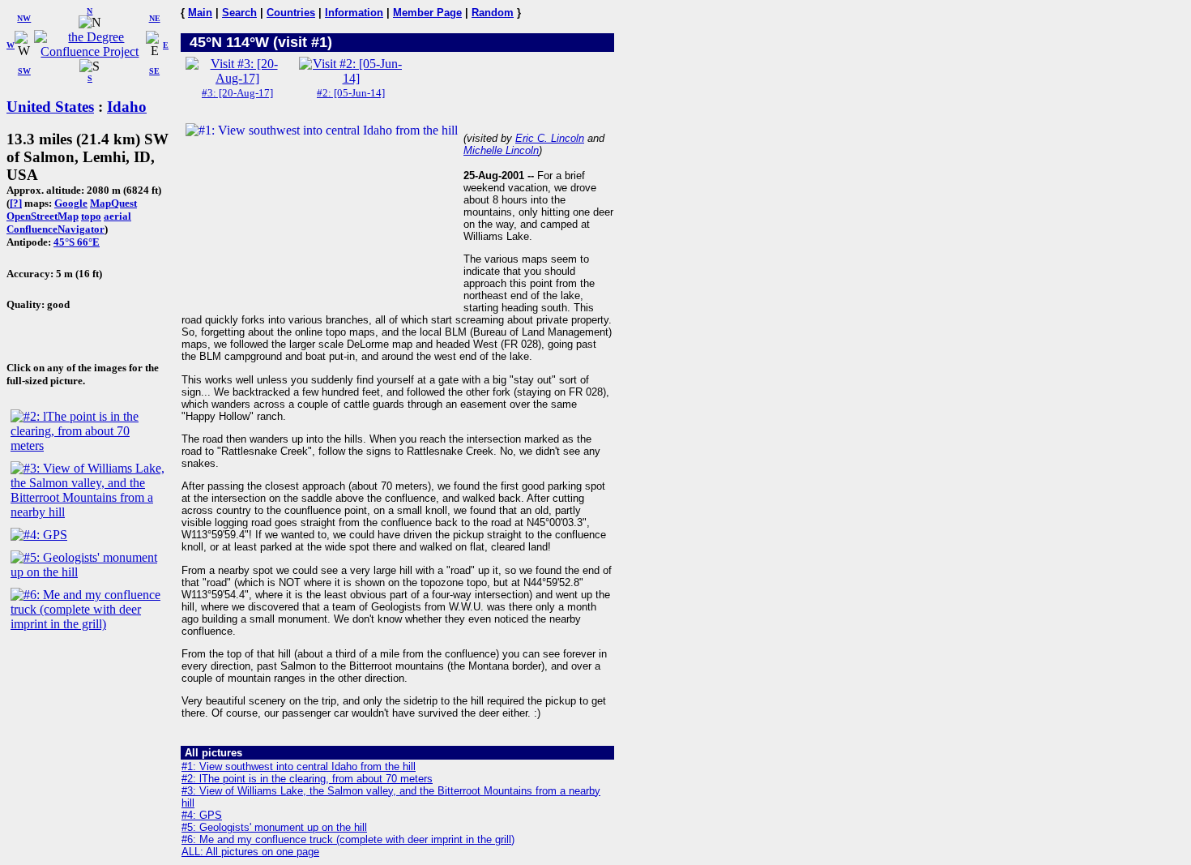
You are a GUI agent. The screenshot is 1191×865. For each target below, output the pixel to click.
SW (24, 70)
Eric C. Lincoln (549, 138)
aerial (117, 216)
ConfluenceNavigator (55, 229)
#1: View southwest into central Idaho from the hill (298, 766)
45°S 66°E (76, 242)
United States (50, 106)
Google (71, 203)
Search (239, 12)
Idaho (127, 106)
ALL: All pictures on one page (250, 852)
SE (154, 70)
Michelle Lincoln (501, 150)
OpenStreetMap (42, 216)
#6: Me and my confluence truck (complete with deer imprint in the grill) (347, 839)
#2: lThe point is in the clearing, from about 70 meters (307, 779)
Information (354, 12)
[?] (16, 203)
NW (24, 18)
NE (154, 18)
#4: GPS (201, 815)
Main (200, 12)
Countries (291, 12)
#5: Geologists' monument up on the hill (274, 827)
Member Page (427, 12)
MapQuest (113, 203)
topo (91, 216)
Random (493, 12)
